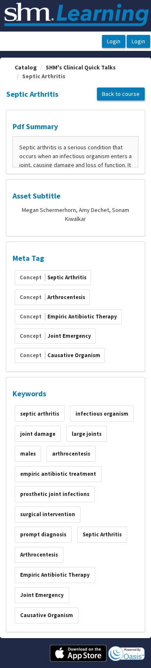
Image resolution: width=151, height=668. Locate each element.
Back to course (121, 94)
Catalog (26, 67)
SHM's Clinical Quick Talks (81, 67)
